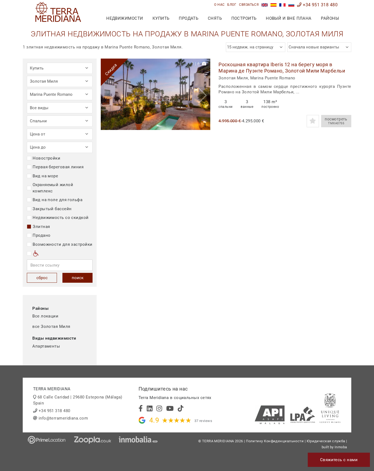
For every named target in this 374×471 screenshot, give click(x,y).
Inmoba (341, 447)
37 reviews (203, 421)
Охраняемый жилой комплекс (53, 187)
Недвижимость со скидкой (60, 217)
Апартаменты (46, 346)
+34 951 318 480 (320, 4)
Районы (330, 18)
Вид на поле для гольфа (57, 199)
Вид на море (45, 176)
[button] (204, 94)
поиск (78, 277)
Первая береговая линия (58, 166)
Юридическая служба (326, 441)
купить (161, 18)
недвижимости (124, 18)
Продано (41, 235)
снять (215, 18)
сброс (42, 277)
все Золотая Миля (51, 326)
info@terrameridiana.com (63, 418)
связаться (249, 5)
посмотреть (336, 121)
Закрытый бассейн (52, 208)
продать (188, 18)
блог (231, 5)
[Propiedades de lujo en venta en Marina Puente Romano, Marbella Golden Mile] (274, 5)
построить (244, 18)
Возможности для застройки (62, 244)
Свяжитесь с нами (339, 459)
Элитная (41, 226)
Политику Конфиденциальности (275, 441)
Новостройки (46, 158)
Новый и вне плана (289, 18)
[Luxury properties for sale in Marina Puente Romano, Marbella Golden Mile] (264, 5)
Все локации (45, 316)
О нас (219, 5)
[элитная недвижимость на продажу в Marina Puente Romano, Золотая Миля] (291, 5)
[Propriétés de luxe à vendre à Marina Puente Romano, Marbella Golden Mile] (282, 5)
